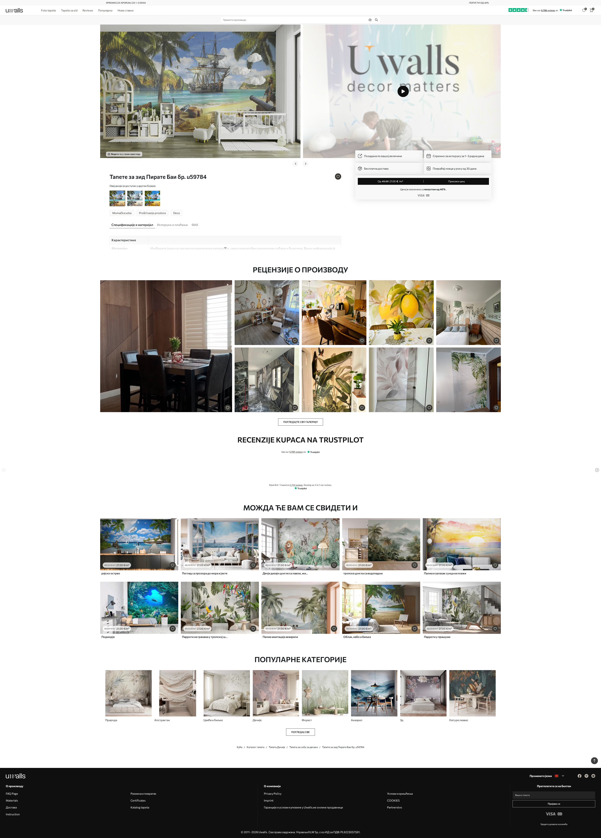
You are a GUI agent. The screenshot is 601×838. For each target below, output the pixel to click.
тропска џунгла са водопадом (363, 573)
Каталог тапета (255, 747)
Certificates (138, 800)
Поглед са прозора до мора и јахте (204, 573)
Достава (11, 807)
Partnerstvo (394, 807)
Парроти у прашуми (437, 637)
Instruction (13, 814)
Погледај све (300, 732)
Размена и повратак (143, 793)
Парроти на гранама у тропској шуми (205, 637)
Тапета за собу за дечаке (303, 747)
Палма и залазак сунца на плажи (445, 573)
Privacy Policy (272, 793)
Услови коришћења (400, 793)
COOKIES (393, 800)
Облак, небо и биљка (357, 637)
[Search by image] (370, 19)
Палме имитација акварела (280, 637)
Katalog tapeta (140, 807)
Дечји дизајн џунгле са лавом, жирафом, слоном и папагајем (285, 573)
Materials (12, 800)
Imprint (268, 800)
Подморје (108, 637)
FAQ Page (12, 793)
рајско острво (110, 573)
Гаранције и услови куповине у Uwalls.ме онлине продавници (303, 807)
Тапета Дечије (277, 747)
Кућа (239, 747)
